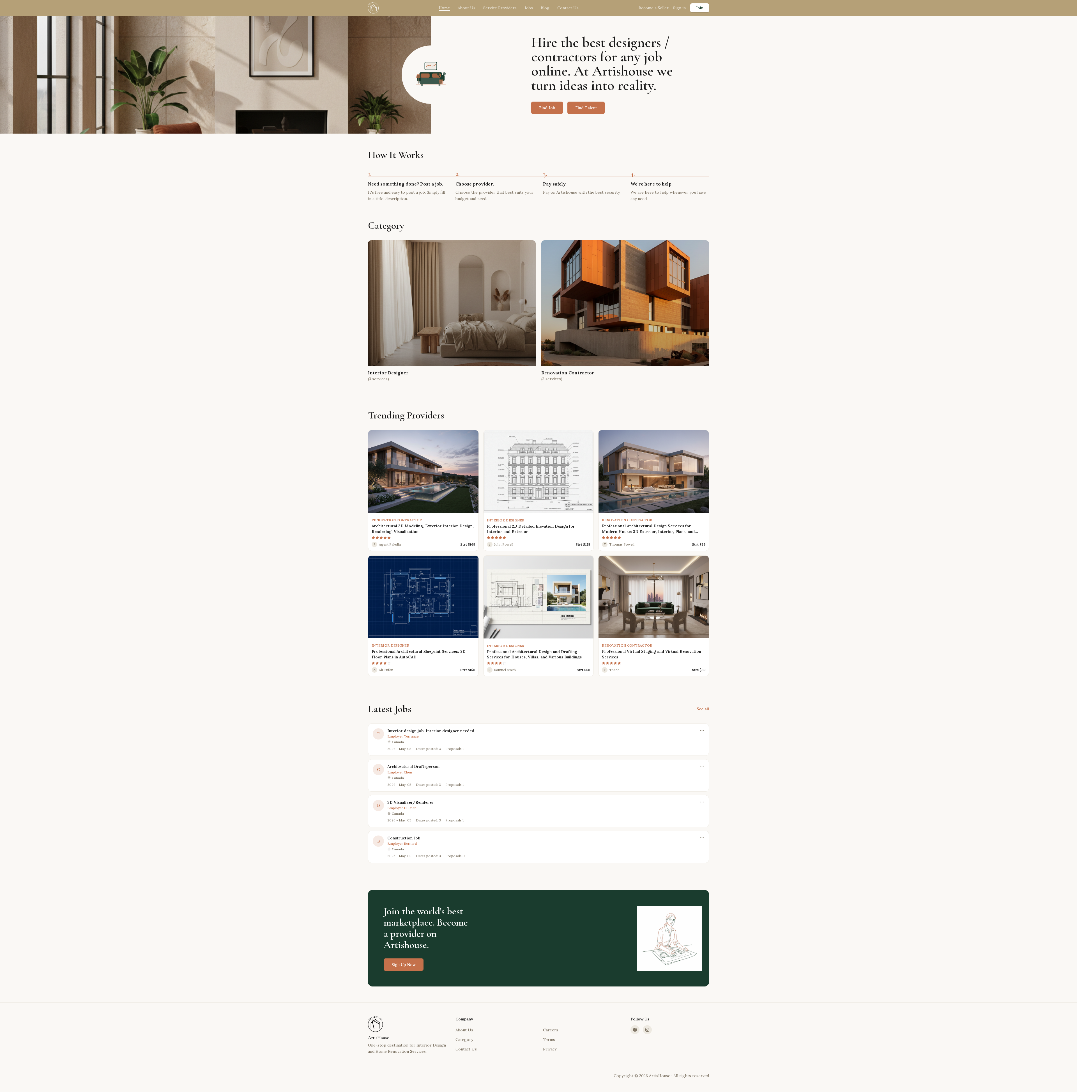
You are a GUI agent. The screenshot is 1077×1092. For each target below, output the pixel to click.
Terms (549, 1039)
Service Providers (500, 7)
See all (703, 708)
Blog (545, 7)
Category (464, 1039)
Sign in (679, 7)
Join (699, 7)
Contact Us (568, 7)
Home (444, 7)
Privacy (549, 1049)
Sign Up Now (404, 964)
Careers (550, 1030)
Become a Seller (654, 7)
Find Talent (586, 107)
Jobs (528, 7)
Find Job (547, 107)
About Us (466, 7)
